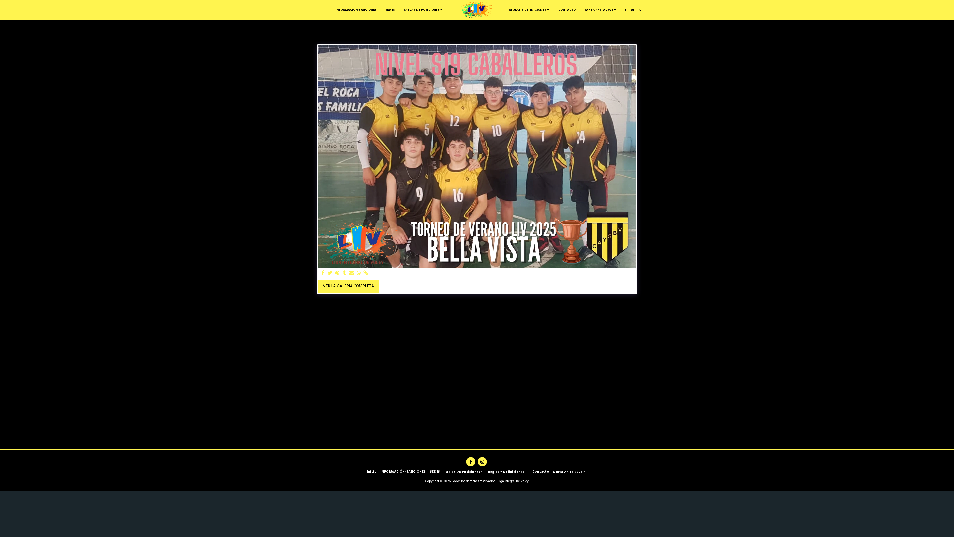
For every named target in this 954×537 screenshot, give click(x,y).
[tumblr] (344, 273)
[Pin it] (337, 273)
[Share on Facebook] (322, 273)
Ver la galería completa (348, 286)
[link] (366, 273)
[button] (423, 9)
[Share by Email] (351, 273)
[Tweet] (330, 273)
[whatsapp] (358, 273)
